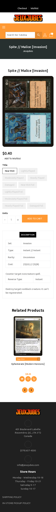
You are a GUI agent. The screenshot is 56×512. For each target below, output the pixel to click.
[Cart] (51, 35)
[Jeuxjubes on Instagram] (31, 3)
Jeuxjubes (28, 51)
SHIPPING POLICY (12, 497)
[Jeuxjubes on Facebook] (25, 3)
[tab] (27, 234)
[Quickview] (22, 379)
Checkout (22, 8)
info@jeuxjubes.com (28, 465)
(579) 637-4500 (28, 450)
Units (5, 213)
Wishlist (35, 8)
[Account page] (45, 35)
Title (5, 165)
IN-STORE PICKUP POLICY (16, 503)
